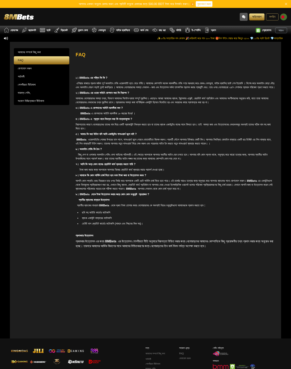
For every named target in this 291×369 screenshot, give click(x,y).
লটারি (178, 30)
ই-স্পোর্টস (196, 30)
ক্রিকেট (64, 30)
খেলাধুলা (102, 30)
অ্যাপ (213, 30)
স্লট (48, 30)
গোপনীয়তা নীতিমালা (27, 84)
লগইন (272, 16)
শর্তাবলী (21, 76)
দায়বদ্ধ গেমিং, (24, 92)
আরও (281, 30)
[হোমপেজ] (19, 16)
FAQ (20, 60)
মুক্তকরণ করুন (204, 4)
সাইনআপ (257, 16)
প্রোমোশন (266, 30)
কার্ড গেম (144, 30)
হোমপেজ (14, 30)
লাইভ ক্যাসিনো (123, 30)
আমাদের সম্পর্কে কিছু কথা (29, 52)
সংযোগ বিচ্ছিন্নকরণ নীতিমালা (31, 100)
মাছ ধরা (162, 30)
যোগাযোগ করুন (24, 68)
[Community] (244, 17)
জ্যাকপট (32, 30)
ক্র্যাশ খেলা (83, 30)
